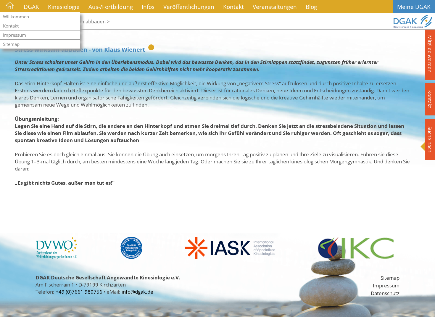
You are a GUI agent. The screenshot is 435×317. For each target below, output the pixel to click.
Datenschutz (385, 293)
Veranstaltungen (275, 6)
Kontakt (11, 26)
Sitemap (11, 44)
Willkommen (16, 17)
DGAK (31, 6)
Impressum (14, 35)
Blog (311, 6)
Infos (148, 6)
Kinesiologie (64, 6)
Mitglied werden (430, 54)
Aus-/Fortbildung (110, 6)
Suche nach (430, 139)
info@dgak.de (137, 291)
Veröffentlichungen (188, 6)
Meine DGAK (414, 6)
